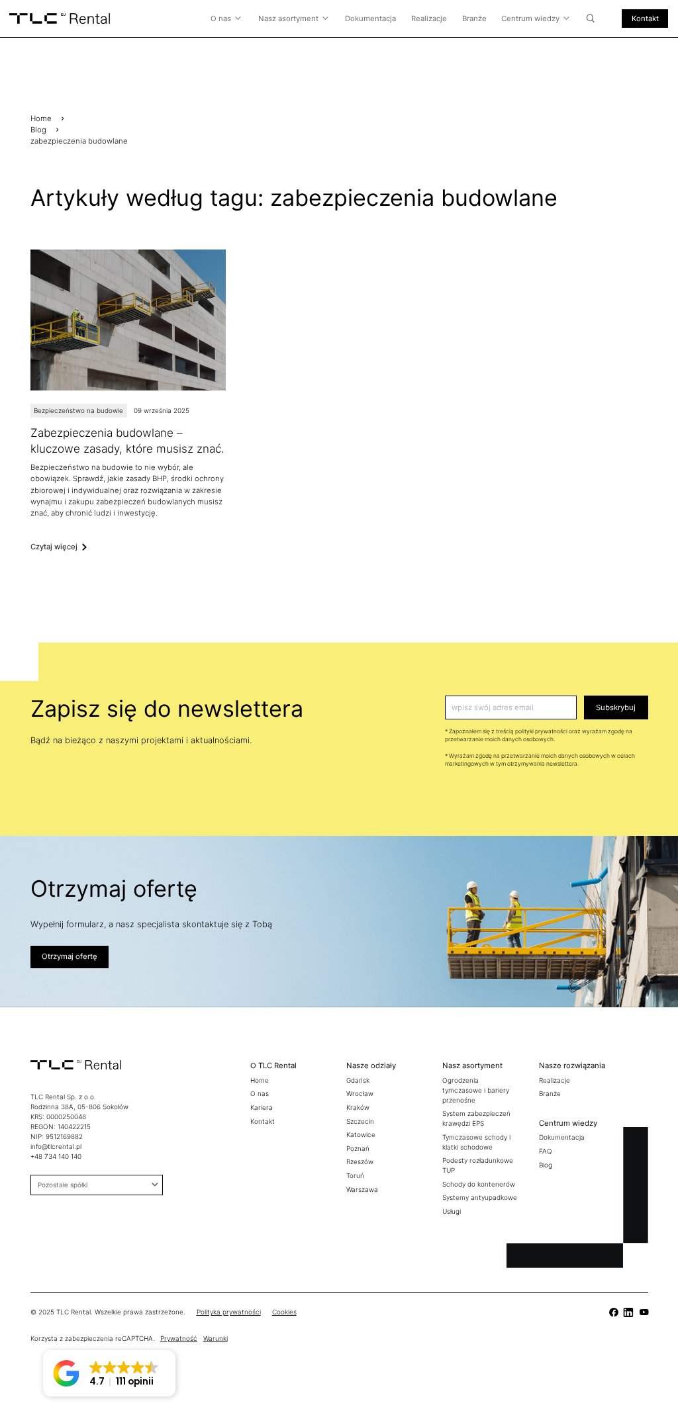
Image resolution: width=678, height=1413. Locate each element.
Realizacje (429, 18)
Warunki (215, 1338)
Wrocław (359, 1093)
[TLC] (128, 401)
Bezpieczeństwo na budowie (78, 410)
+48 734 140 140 (55, 1156)
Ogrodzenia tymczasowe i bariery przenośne (475, 1090)
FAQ (545, 1151)
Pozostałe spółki (62, 1185)
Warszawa (362, 1189)
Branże (474, 18)
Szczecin (360, 1121)
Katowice (360, 1134)
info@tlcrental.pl (55, 1146)
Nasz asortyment (288, 18)
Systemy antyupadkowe (479, 1197)
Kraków (357, 1107)
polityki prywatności (541, 731)
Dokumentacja (370, 18)
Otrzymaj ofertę (69, 956)
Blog (38, 129)
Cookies (284, 1312)
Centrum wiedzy (530, 18)
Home (41, 118)
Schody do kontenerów (478, 1184)
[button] (109, 1373)
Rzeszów (359, 1161)
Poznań (357, 1148)
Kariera (261, 1107)
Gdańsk (357, 1080)
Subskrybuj (616, 707)
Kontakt (645, 18)
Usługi (451, 1211)
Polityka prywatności (229, 1312)
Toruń (355, 1175)
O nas (221, 18)
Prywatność (178, 1338)
